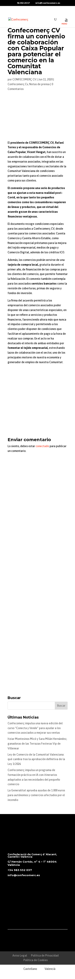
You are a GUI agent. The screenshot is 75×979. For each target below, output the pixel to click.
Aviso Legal (19, 955)
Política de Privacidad (45, 955)
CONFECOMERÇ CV (24, 79)
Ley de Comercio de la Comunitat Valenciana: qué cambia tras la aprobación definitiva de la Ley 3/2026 (36, 759)
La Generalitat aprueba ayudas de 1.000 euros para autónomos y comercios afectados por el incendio (36, 795)
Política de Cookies (35, 960)
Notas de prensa (39, 84)
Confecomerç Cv (18, 84)
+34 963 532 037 (20, 870)
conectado (42, 446)
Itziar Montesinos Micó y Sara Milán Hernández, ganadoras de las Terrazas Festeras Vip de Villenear (37, 743)
